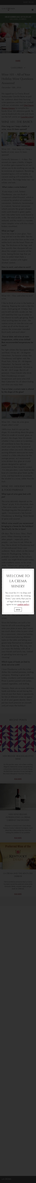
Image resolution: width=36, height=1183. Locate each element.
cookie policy (23, 604)
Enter (18, 610)
